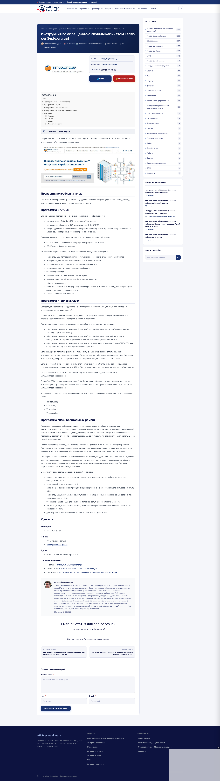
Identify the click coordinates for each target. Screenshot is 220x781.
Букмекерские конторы (156, 163)
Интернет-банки (154, 51)
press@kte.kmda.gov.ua (56, 544)
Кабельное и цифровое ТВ (158, 101)
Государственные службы (158, 66)
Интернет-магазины (123, 9)
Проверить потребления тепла (57, 102)
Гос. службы (142, 9)
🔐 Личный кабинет (124, 78)
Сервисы (83, 9)
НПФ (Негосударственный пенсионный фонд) (158, 107)
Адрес (50, 121)
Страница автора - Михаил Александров (155, 747)
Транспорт (95, 9)
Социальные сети (54, 124)
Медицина (151, 81)
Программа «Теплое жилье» (56, 107)
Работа (150, 153)
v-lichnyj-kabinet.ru (50, 776)
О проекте (142, 751)
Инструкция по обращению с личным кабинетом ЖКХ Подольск (160, 212)
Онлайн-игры (152, 148)
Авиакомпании (153, 123)
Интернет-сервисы (57, 29)
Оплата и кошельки (155, 138)
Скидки (150, 128)
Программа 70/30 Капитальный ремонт (61, 110)
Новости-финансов (155, 113)
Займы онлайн (144, 738)
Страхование (152, 118)
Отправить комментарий (55, 708)
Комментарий (47, 674)
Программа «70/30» (52, 105)
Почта (50, 119)
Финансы (70, 9)
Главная (44, 29)
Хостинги (151, 173)
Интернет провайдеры (156, 36)
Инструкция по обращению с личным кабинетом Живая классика (160, 191)
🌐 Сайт (100, 78)
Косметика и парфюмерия (157, 133)
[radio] (79, 634)
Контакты (48, 113)
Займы (153, 9)
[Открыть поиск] (180, 8)
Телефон (51, 116)
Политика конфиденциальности (151, 743)
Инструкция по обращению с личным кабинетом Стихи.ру (160, 235)
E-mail (92, 696)
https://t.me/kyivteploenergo (69, 565)
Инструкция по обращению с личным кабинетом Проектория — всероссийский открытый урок (162, 224)
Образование (152, 41)
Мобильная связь (154, 91)
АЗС (148, 76)
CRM (149, 168)
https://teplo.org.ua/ (109, 59)
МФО (149, 56)
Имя (43, 696)
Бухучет (150, 158)
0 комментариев (49, 47)
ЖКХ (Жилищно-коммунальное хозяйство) (160, 29)
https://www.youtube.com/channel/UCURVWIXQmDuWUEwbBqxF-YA (87, 572)
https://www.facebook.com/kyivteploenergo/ (77, 568)
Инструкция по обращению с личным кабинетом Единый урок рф (160, 201)
